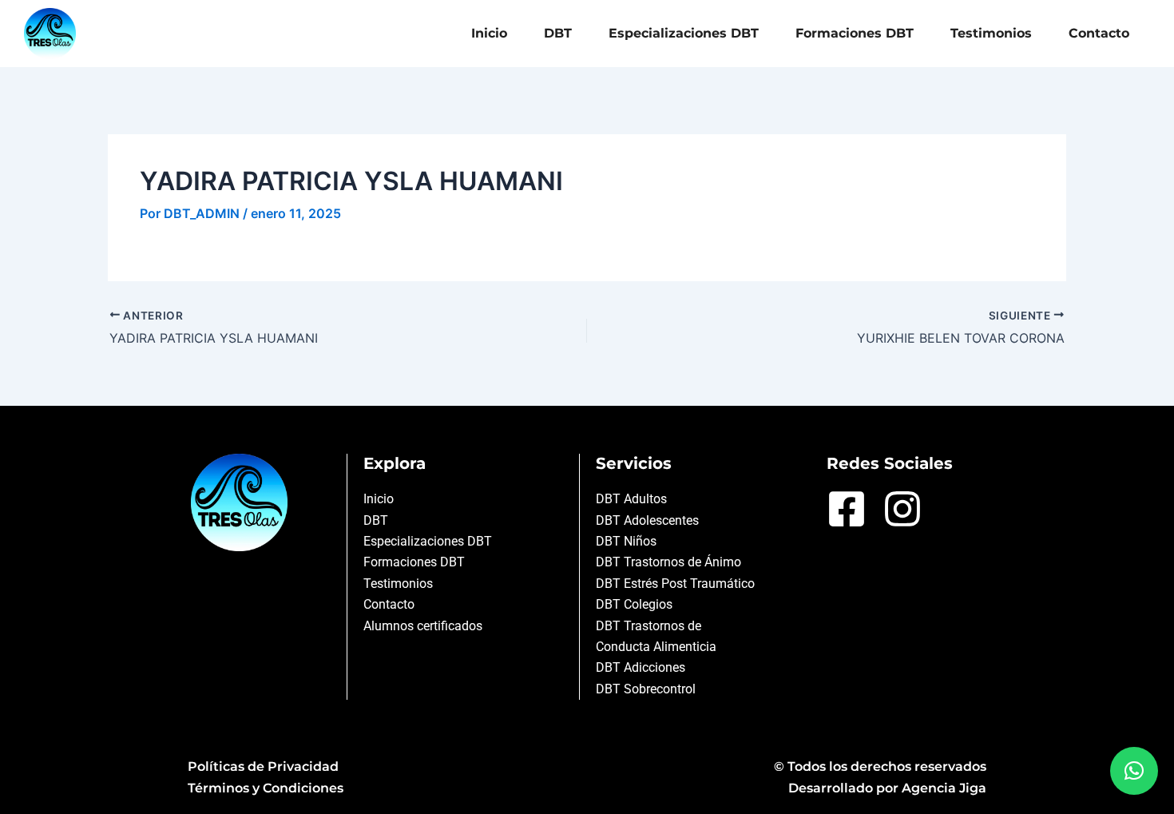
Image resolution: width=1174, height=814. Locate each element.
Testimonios (991, 33)
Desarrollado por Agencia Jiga (887, 788)
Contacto (1099, 33)
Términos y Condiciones (265, 788)
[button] (1134, 771)
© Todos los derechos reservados (880, 766)
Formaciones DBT (854, 33)
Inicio (489, 33)
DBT (558, 33)
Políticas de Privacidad (263, 766)
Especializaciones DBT (684, 33)
